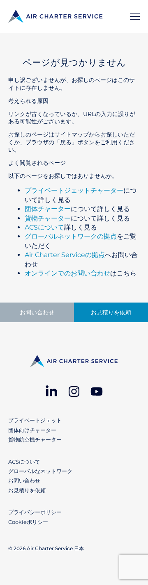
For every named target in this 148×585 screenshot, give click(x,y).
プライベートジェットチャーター (74, 190)
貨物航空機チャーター (35, 439)
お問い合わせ (37, 312)
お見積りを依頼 (111, 312)
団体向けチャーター (32, 430)
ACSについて (44, 227)
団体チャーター (48, 209)
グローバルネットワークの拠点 (71, 236)
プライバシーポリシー (35, 512)
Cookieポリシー (28, 522)
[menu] (135, 16)
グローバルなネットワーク (40, 471)
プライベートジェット (35, 420)
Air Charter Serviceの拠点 (65, 255)
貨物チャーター (48, 218)
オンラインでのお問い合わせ (67, 273)
